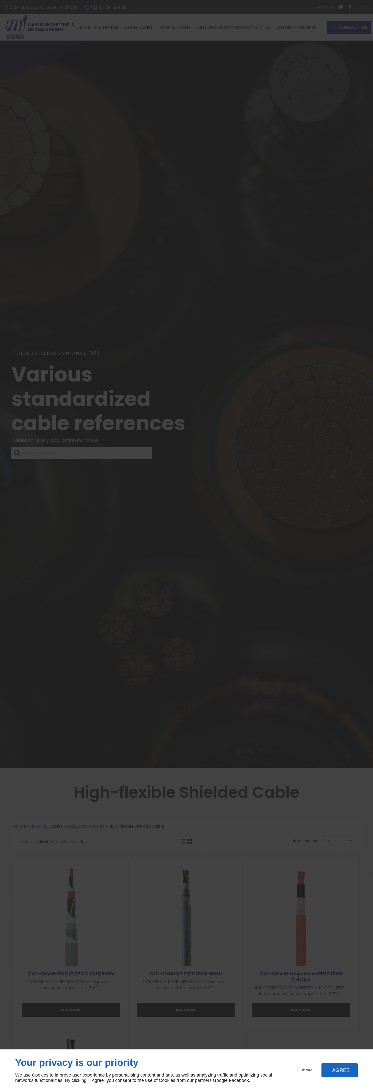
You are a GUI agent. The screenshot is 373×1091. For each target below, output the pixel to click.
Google (220, 1080)
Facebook (239, 1080)
